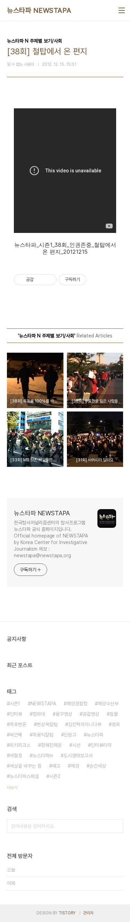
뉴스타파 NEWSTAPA (39, 10)
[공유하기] (40, 279)
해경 (75, 766)
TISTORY (67, 913)
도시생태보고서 (78, 755)
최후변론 (18, 724)
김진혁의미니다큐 (84, 724)
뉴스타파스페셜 (24, 776)
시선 (76, 745)
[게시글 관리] (48, 279)
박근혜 (16, 735)
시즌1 (15, 703)
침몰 (114, 714)
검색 (116, 826)
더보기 (12, 787)
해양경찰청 (77, 703)
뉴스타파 (95, 735)
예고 (56, 766)
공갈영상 (91, 714)
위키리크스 (20, 745)
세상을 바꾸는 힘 (26, 766)
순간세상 (97, 766)
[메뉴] (121, 10)
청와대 (39, 714)
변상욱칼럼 (47, 724)
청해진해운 (51, 745)
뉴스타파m (43, 755)
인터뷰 (16, 714)
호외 (116, 724)
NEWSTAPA (43, 703)
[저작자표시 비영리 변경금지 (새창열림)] (95, 279)
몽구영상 (63, 714)
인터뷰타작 (101, 745)
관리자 (88, 913)
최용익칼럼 (43, 735)
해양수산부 (108, 703)
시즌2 (54, 776)
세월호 (16, 755)
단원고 (70, 735)
